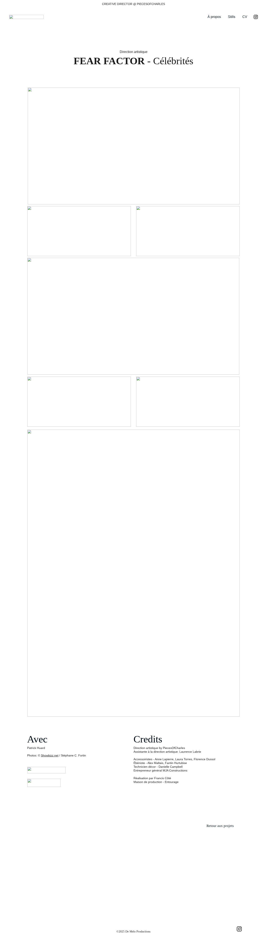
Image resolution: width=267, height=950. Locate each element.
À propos (214, 17)
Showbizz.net (49, 755)
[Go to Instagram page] (256, 17)
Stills (231, 17)
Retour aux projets (220, 826)
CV (244, 17)
